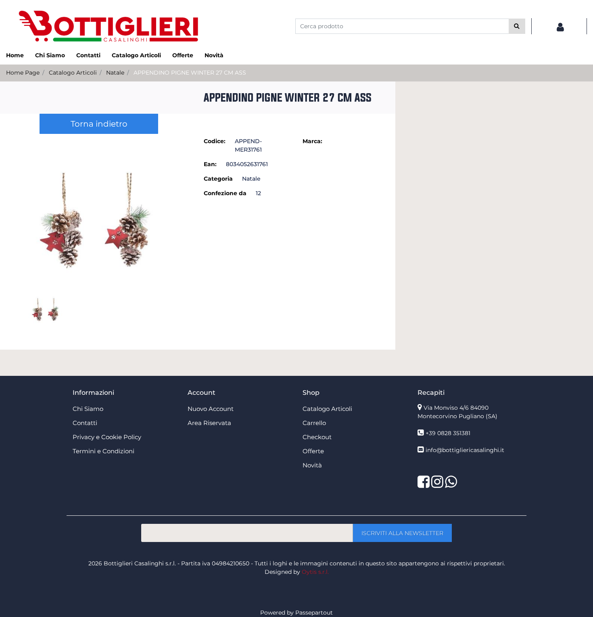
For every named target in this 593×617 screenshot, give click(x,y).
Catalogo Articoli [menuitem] (136, 55)
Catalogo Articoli (73, 72)
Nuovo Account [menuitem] (211, 409)
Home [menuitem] (15, 55)
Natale (115, 72)
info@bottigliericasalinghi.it (465, 450)
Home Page (23, 72)
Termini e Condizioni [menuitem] (103, 451)
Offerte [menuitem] (182, 55)
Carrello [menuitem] (314, 423)
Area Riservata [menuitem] (209, 423)
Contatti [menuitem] (88, 55)
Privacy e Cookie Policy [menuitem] (107, 437)
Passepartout (314, 612)
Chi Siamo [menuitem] (50, 55)
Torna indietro (99, 124)
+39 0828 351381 (448, 433)
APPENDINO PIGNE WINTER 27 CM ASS (190, 72)
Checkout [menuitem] (317, 437)
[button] (517, 26)
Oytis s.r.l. (315, 571)
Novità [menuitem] (214, 55)
